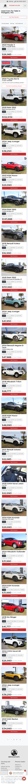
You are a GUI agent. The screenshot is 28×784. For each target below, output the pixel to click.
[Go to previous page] (8, 739)
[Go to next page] (20, 739)
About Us (17, 764)
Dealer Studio (11, 782)
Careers (17, 768)
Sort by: (12, 23)
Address (10, 1)
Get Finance (14, 57)
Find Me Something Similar (14, 86)
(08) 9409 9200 (21, 1)
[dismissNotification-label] (25, 771)
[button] (25, 5)
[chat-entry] (24, 779)
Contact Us (18, 766)
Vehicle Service (5, 766)
